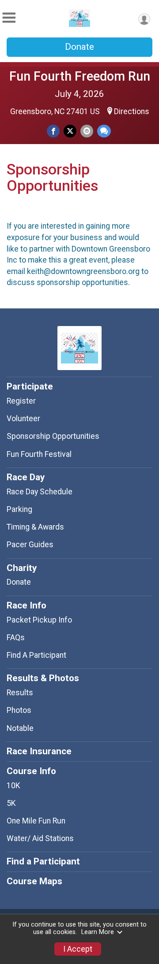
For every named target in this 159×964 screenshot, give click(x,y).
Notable (20, 728)
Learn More (97, 932)
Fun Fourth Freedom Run (79, 76)
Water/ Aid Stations (40, 838)
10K (13, 785)
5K (11, 803)
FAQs (16, 637)
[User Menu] (144, 19)
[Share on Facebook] (53, 131)
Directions (131, 111)
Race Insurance (39, 751)
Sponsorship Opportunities (53, 436)
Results (20, 692)
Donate (79, 46)
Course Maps (34, 881)
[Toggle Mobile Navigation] (9, 18)
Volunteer (23, 418)
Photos (19, 710)
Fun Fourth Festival (39, 454)
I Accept (77, 949)
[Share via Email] (86, 131)
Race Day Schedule (39, 491)
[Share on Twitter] (70, 131)
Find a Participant (43, 861)
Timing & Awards (35, 527)
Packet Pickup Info (39, 619)
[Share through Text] (104, 131)
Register (21, 401)
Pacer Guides (30, 544)
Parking (19, 509)
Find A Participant (36, 655)
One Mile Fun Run (36, 820)
